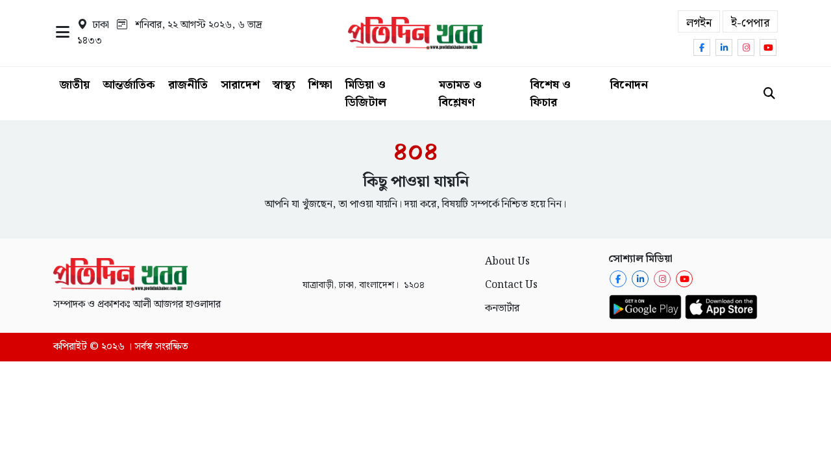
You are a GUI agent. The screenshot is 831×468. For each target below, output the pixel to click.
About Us (507, 262)
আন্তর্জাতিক (129, 85)
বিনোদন (629, 85)
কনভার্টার (502, 308)
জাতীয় (75, 85)
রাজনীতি (188, 85)
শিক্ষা (320, 85)
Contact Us (511, 285)
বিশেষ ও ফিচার (550, 93)
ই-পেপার (750, 23)
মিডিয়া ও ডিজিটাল (365, 93)
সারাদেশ (240, 85)
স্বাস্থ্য (284, 85)
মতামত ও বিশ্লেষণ (460, 93)
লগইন (699, 23)
